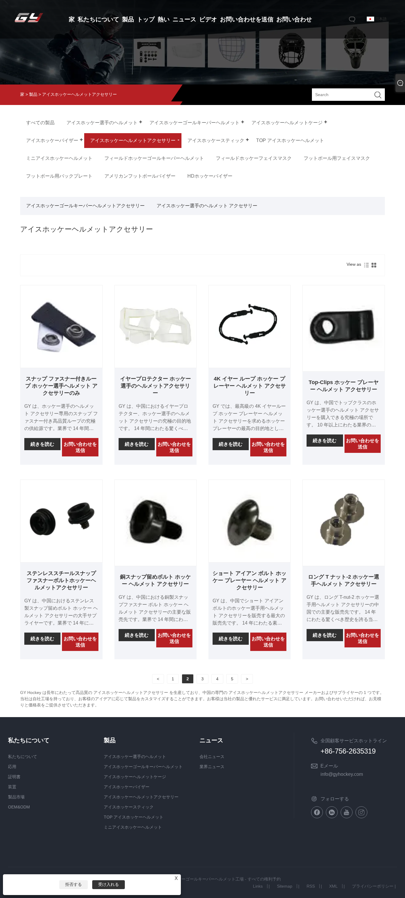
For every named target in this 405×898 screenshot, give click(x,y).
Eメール (329, 765)
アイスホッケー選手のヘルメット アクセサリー (207, 205)
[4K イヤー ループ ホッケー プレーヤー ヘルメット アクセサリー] (249, 365)
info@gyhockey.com (342, 774)
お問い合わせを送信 (80, 447)
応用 (12, 766)
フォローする (335, 798)
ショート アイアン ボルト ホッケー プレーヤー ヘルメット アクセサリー (249, 580)
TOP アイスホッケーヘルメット (133, 817)
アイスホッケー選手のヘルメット (135, 756)
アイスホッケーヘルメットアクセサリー (141, 796)
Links (258, 886)
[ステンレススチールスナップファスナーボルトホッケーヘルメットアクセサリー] (61, 560)
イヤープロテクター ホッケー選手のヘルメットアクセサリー (155, 386)
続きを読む (42, 444)
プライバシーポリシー (372, 886)
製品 (33, 94)
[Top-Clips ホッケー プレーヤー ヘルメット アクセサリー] (343, 365)
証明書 (14, 776)
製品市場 (16, 796)
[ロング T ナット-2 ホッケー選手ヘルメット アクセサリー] (343, 560)
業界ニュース (212, 766)
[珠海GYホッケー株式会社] (29, 22)
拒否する (73, 884)
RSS (311, 886)
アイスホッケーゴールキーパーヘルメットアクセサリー (85, 205)
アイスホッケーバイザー (126, 786)
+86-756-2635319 (348, 751)
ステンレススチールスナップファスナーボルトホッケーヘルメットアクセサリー (61, 580)
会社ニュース (212, 756)
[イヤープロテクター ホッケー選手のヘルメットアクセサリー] (155, 365)
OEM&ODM (19, 807)
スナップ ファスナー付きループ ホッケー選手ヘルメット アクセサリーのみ (61, 386)
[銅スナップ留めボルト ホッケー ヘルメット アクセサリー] (155, 560)
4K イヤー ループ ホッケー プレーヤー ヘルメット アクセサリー (249, 386)
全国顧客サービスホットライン (354, 740)
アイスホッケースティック (129, 807)
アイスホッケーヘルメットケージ (135, 776)
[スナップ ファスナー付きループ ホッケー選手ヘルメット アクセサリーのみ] (61, 365)
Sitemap (284, 886)
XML (333, 886)
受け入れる (108, 884)
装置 (12, 786)
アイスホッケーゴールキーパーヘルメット (143, 766)
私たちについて (22, 756)
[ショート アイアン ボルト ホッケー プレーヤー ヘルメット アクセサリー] (249, 560)
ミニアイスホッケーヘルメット (133, 827)
